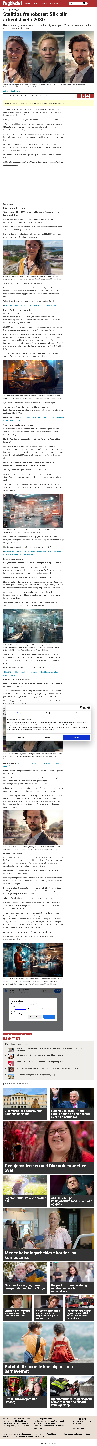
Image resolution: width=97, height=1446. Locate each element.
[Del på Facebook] (79, 96)
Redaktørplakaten (55, 1434)
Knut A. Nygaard (21, 1423)
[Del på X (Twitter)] (83, 96)
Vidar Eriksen (23, 1426)
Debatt (35, 3)
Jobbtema (43, 3)
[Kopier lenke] (92, 96)
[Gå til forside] (12, 3)
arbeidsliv (27, 1034)
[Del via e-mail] (87, 96)
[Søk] (84, 3)
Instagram (38, 1428)
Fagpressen (27, 1434)
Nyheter (28, 3)
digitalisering (9, 1034)
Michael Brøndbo (22, 1421)
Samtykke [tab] (20, 713)
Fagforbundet (46, 1418)
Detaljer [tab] (48, 713)
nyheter (19, 1034)
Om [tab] (77, 713)
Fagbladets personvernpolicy (31, 1436)
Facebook (50, 1426)
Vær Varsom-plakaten (73, 1434)
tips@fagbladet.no (59, 1421)
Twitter (59, 1426)
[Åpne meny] (91, 3)
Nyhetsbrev (54, 3)
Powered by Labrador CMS (48, 1443)
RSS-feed (80, 1428)
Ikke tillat (21, 737)
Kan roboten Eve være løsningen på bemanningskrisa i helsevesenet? (32, 305)
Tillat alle (76, 737)
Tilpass (47, 737)
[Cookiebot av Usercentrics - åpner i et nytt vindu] (81, 707)
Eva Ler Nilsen (24, 1418)
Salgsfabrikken (49, 1423)
